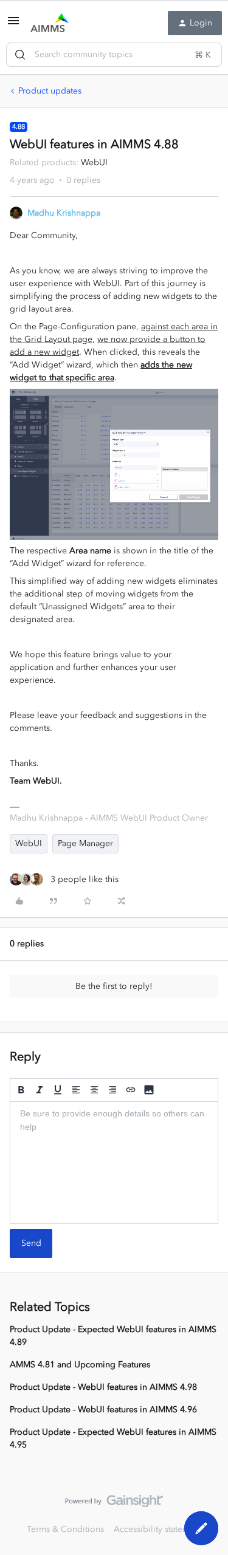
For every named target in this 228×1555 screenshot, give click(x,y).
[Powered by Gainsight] (114, 1504)
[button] (13, 25)
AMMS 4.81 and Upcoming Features (80, 1364)
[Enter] (20, 55)
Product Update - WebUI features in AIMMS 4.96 (103, 1409)
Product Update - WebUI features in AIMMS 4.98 (103, 1387)
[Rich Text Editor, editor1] (114, 1162)
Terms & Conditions (65, 1529)
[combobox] (114, 55)
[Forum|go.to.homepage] (49, 23)
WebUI (28, 843)
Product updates (49, 91)
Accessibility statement (158, 1529)
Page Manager (85, 843)
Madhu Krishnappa (63, 213)
